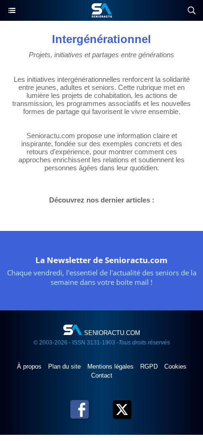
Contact (101, 375)
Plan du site (65, 366)
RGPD (150, 366)
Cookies (175, 366)
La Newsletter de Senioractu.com (101, 260)
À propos (30, 366)
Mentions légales (111, 366)
